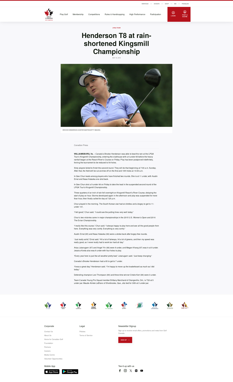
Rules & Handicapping (115, 14)
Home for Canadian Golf (53, 339)
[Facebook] (119, 370)
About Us (47, 335)
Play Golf (64, 14)
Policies (82, 331)
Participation (155, 14)
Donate (156, 4)
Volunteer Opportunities (53, 358)
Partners (47, 347)
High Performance (137, 14)
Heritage (145, 4)
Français (185, 4)
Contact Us (48, 331)
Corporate (49, 326)
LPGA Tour (116, 28)
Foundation (48, 343)
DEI (175, 4)
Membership (78, 14)
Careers (47, 351)
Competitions (94, 14)
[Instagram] (125, 370)
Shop (167, 4)
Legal (82, 326)
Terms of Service (85, 335)
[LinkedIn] (136, 370)
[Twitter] (130, 370)
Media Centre (49, 355)
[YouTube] (141, 370)
